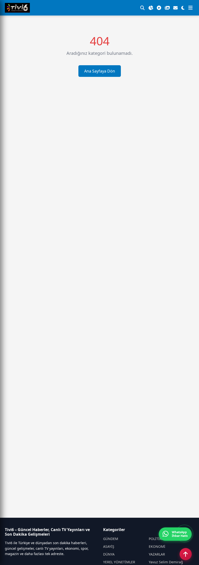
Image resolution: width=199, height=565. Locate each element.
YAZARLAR (157, 554)
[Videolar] (159, 8)
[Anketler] (151, 8)
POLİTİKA (156, 538)
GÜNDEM (110, 538)
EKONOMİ (157, 546)
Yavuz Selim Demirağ (166, 562)
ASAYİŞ (108, 546)
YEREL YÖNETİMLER (119, 562)
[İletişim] (175, 8)
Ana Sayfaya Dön (99, 71)
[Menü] (190, 7)
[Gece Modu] (183, 8)
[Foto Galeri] (167, 8)
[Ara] (142, 8)
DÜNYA (109, 554)
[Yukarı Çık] (186, 554)
